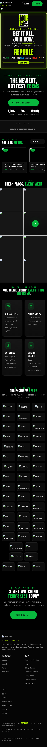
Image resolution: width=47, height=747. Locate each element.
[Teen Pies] (8, 417)
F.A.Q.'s (4, 709)
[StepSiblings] (23, 487)
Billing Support (30, 668)
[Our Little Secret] (31, 546)
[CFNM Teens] (38, 457)
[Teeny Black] (8, 497)
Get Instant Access (23, 102)
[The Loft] (8, 507)
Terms (4, 698)
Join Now (37, 4)
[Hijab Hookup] (8, 437)
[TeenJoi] (8, 447)
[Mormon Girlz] (38, 467)
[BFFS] (38, 407)
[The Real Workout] (23, 507)
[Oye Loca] (8, 477)
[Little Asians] (23, 447)
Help (26, 664)
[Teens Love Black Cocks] (23, 427)
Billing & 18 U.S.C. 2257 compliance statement (21, 739)
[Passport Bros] (38, 507)
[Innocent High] (23, 437)
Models (5, 664)
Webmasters (30, 683)
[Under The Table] (38, 566)
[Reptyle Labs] (38, 536)
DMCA (4, 713)
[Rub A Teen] (38, 477)
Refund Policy (7, 705)
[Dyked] (8, 467)
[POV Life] (23, 477)
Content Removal (31, 672)
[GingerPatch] (38, 427)
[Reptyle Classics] (8, 566)
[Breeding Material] (23, 457)
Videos (4, 660)
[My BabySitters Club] (8, 457)
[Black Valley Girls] (23, 566)
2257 (4, 694)
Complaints (29, 676)
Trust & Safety (30, 679)
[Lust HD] (23, 467)
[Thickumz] (23, 417)
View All (37, 141)
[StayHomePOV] (16, 546)
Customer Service (32, 660)
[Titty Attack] (38, 487)
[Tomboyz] (38, 516)
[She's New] (8, 487)
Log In (26, 4)
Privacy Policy (7, 702)
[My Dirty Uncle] (16, 556)
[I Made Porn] (38, 437)
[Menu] (45, 4)
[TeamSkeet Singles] (23, 526)
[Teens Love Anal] (8, 427)
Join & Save (23, 614)
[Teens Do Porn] (38, 417)
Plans (4, 668)
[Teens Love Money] (23, 536)
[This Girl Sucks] (38, 497)
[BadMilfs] (23, 407)
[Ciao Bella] (8, 526)
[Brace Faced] (38, 447)
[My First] (23, 516)
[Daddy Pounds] (31, 556)
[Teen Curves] (23, 497)
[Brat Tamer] (8, 516)
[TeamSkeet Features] (38, 526)
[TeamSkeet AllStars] (8, 536)
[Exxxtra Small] (8, 407)
